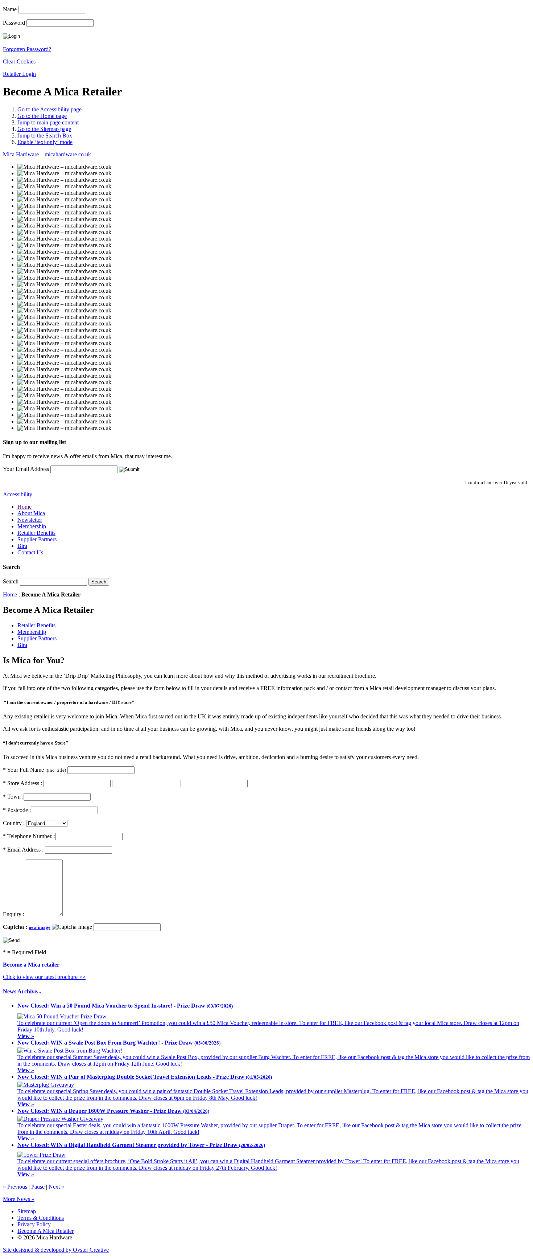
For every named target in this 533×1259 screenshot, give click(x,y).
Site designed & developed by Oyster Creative (56, 1250)
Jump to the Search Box (44, 135)
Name (10, 9)
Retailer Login (19, 74)
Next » (56, 1187)
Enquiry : (14, 914)
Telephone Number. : (29, 836)
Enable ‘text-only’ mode (45, 142)
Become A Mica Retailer (45, 1231)
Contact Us (30, 552)
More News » (18, 1199)
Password (14, 23)
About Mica (31, 513)
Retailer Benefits (36, 533)
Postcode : (17, 810)
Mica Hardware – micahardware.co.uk (47, 154)
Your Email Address (26, 469)
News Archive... (22, 991)
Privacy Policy (34, 1224)
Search (10, 581)
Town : (13, 796)
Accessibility (17, 494)
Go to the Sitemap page (44, 129)
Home (24, 507)
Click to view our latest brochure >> (44, 977)
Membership (31, 526)
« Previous (15, 1187)
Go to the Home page (42, 116)
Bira (22, 546)
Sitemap (26, 1211)
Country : (14, 823)
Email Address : (24, 849)
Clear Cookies (19, 61)
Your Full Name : (34, 770)
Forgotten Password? (27, 49)
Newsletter (29, 520)
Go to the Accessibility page (49, 109)
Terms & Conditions (40, 1218)
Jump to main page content (48, 122)
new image (39, 927)
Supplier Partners (37, 539)
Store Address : (22, 783)
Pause (38, 1187)
